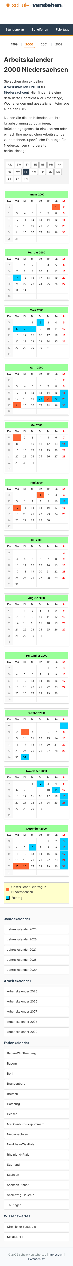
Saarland (13, 1164)
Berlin (11, 1073)
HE (9, 171)
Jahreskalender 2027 (22, 949)
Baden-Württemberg (21, 1053)
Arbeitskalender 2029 (22, 1032)
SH (17, 178)
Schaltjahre (15, 1237)
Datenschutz (36, 1259)
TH (26, 178)
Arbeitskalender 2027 (22, 1011)
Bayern (12, 1063)
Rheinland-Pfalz (18, 1154)
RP (42, 171)
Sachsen (13, 1174)
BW (19, 164)
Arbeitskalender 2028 (22, 1022)
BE (35, 164)
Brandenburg (16, 1083)
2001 (44, 44)
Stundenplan (15, 29)
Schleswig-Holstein (20, 1195)
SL (50, 171)
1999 (14, 44)
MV (18, 171)
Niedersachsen (17, 1134)
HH (59, 164)
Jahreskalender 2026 (22, 939)
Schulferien (40, 29)
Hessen (12, 1114)
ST (9, 178)
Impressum (56, 1254)
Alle (10, 164)
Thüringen (14, 1205)
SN (58, 171)
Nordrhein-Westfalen (21, 1144)
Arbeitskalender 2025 (22, 991)
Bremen (12, 1094)
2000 (29, 44)
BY (27, 164)
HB (51, 164)
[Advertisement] (38, 16)
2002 (58, 44)
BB (43, 164)
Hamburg (13, 1104)
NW (34, 171)
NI (25, 171)
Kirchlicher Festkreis (21, 1226)
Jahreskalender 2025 (22, 929)
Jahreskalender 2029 (22, 970)
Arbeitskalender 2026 (22, 1001)
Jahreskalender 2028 (22, 959)
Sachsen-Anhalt (18, 1185)
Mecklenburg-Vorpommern (25, 1124)
